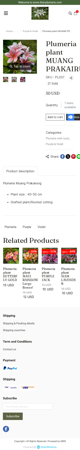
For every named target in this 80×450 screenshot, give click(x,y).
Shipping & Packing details (19, 323)
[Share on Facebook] (62, 156)
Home (9, 31)
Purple (27, 227)
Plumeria (10, 227)
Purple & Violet (30, 31)
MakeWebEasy (49, 447)
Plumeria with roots (58, 138)
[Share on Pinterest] (73, 156)
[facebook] (6, 429)
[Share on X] (68, 156)
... (17, 31)
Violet (41, 227)
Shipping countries (14, 330)
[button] (70, 13)
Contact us (9, 349)
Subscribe (12, 416)
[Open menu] (6, 13)
